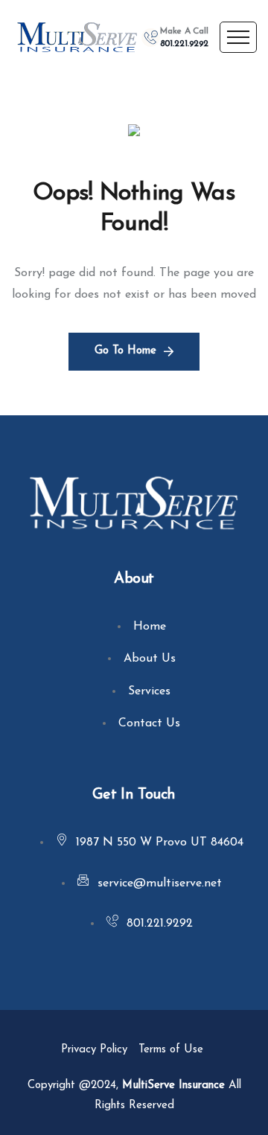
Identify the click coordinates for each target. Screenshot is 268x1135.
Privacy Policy (94, 1049)
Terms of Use (172, 1049)
